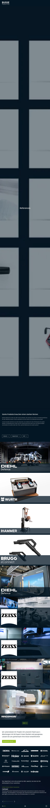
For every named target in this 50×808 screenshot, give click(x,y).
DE (2, 806)
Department (15, 436)
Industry (5, 436)
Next (24, 723)
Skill (24, 436)
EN (4, 806)
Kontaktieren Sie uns (8, 741)
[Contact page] (25, 806)
